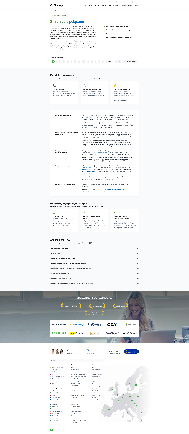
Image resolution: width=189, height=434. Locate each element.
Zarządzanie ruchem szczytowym (79, 420)
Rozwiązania (74, 364)
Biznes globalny (74, 367)
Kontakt (93, 392)
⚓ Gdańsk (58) (54, 369)
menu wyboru (92, 171)
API (121, 176)
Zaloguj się (135, 1)
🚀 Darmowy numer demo (56, 367)
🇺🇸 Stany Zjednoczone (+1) (56, 411)
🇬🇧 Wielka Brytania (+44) (56, 418)
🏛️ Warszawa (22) (54, 378)
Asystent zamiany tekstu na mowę (79, 395)
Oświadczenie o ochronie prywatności (96, 429)
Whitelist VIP (74, 418)
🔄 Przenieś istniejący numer (57, 376)
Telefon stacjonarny (96, 376)
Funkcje (54, 10)
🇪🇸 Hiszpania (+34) (54, 402)
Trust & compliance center (126, 429)
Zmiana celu (60, 10)
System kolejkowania (76, 411)
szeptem (84, 161)
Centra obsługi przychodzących (78, 374)
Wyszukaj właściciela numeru (98, 399)
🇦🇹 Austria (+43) (54, 390)
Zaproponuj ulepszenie (115, 429)
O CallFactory (95, 397)
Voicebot (73, 415)
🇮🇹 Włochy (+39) (54, 420)
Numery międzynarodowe (57, 388)
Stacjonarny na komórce (97, 374)
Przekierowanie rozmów (76, 408)
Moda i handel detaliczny (77, 378)
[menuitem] (88, 5)
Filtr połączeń (74, 397)
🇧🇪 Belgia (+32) (54, 392)
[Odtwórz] (53, 61)
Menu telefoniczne (75, 406)
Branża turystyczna (75, 369)
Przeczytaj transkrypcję (130, 61)
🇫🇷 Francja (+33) (54, 399)
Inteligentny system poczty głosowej (79, 399)
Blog (93, 383)
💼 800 (52, 383)
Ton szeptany (74, 413)
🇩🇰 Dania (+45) (53, 395)
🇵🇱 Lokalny (53, 374)
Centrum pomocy (96, 386)
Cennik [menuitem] (130, 5)
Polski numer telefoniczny (101, 152)
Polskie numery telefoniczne (57, 364)
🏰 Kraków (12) (54, 371)
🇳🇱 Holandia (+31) (54, 404)
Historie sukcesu (95, 388)
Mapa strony (136, 429)
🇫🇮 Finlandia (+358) (55, 397)
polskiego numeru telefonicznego (117, 189)
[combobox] (78, 360)
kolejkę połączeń (86, 169)
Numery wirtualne (96, 395)
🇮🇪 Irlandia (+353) (54, 406)
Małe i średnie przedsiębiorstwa (78, 376)
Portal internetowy (96, 369)
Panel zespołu (95, 367)
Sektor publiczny (75, 381)
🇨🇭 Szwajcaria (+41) (55, 413)
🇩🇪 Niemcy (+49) (54, 408)
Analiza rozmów (74, 392)
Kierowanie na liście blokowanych (78, 402)
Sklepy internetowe (75, 383)
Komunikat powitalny (76, 404)
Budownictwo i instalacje (76, 371)
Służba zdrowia (74, 385)
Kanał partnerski (95, 390)
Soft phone (94, 371)
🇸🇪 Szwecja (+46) (54, 415)
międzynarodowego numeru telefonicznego (94, 191)
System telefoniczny (97, 364)
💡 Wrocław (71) (54, 381)
